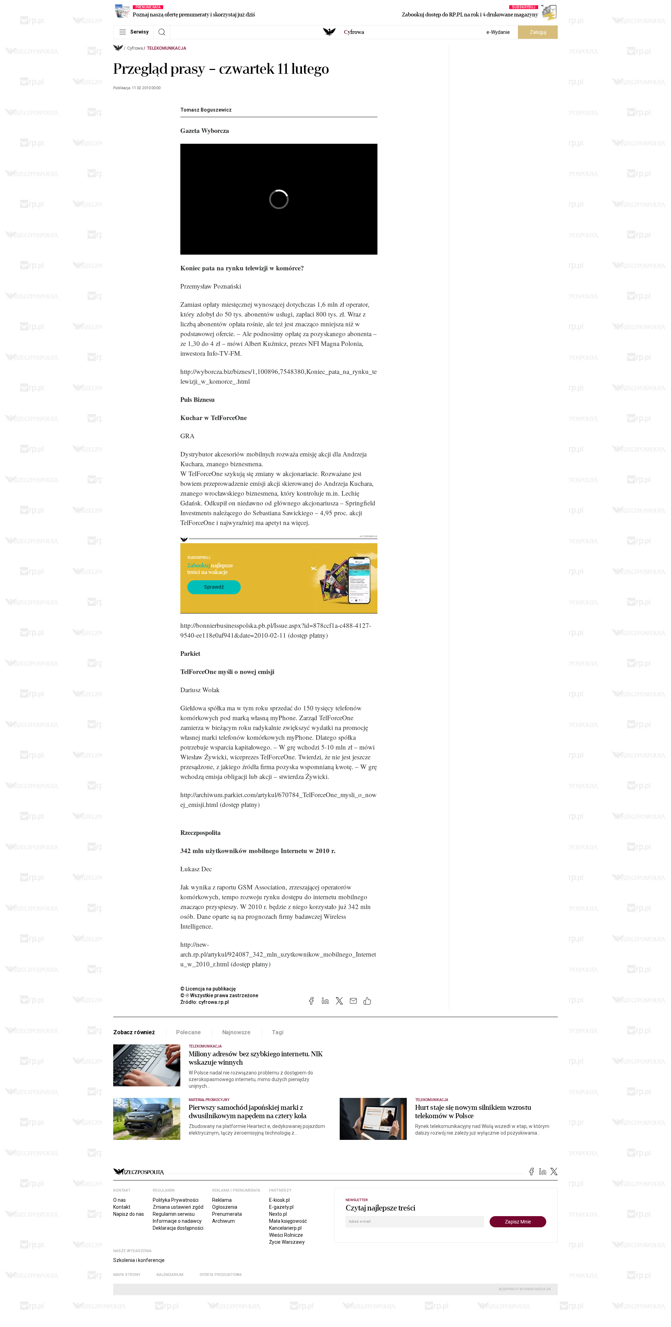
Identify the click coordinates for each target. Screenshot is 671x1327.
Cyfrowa (135, 48)
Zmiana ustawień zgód (178, 1207)
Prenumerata (227, 1214)
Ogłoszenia (224, 1207)
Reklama (222, 1200)
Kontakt (121, 1207)
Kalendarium (170, 1274)
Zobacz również (134, 1032)
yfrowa (354, 32)
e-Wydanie (498, 32)
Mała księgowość (288, 1221)
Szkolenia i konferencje (139, 1260)
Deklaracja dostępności (178, 1228)
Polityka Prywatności (176, 1200)
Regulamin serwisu (174, 1214)
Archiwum (223, 1221)
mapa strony (126, 1274)
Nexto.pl (278, 1214)
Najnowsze (236, 1032)
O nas (119, 1200)
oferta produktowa (221, 1274)
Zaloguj (538, 32)
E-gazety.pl (281, 1207)
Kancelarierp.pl (285, 1228)
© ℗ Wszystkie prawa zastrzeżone (219, 995)
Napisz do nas (128, 1214)
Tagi (277, 1032)
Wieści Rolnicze (286, 1235)
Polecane (188, 1032)
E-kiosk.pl (279, 1200)
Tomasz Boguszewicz (206, 110)
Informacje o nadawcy (177, 1221)
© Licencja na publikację (208, 989)
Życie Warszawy (287, 1242)
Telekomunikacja (166, 48)
